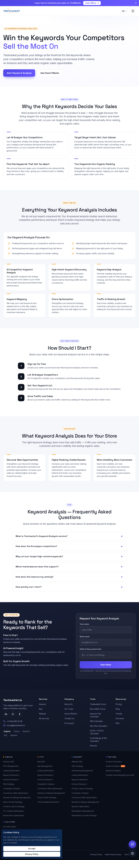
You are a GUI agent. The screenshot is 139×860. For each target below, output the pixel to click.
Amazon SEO (8, 762)
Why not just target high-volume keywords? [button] (69, 556)
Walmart (42, 714)
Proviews (120, 718)
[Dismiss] (136, 3)
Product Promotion (114, 762)
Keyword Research (11, 775)
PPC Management (10, 766)
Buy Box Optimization (80, 806)
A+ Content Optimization (13, 811)
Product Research (11, 779)
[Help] (132, 853)
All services (44, 718)
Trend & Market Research (48, 802)
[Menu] (133, 11)
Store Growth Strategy (12, 802)
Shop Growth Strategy (46, 797)
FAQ (117, 723)
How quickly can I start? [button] (69, 587)
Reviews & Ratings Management (17, 797)
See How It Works (49, 73)
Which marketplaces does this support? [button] (69, 566)
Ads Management (44, 766)
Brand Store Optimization (13, 815)
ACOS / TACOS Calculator (97, 732)
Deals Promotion (115, 766)
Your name (84, 624)
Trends (119, 714)
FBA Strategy (8, 784)
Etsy (41, 709)
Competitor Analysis (11, 788)
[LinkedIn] (6, 714)
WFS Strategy (77, 766)
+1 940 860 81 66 (15, 721)
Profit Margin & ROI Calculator (98, 739)
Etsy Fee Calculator (98, 726)
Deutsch (26, 731)
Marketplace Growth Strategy (84, 815)
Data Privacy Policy (113, 854)
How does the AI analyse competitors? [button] (69, 546)
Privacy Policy (96, 854)
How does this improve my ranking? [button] (69, 577)
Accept (31, 848)
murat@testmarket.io (16, 725)
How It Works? (70, 714)
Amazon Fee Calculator (95, 715)
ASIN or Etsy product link (90, 649)
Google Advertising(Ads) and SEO (120, 775)
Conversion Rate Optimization (15, 793)
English (7, 731)
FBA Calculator (96, 721)
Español (13, 735)
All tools (93, 745)
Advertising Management (82, 770)
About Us (68, 704)
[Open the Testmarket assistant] (132, 844)
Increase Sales (9, 826)
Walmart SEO (77, 762)
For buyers (69, 723)
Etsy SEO (41, 762)
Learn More (90, 3)
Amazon (42, 704)
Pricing (119, 704)
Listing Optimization (11, 770)
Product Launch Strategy (13, 806)
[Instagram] (12, 714)
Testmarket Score (98, 704)
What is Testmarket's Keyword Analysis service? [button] (69, 536)
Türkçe (17, 731)
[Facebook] (19, 714)
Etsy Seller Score (97, 709)
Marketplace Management (83, 811)
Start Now (105, 664)
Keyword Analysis (113, 770)
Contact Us (69, 718)
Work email (84, 636)
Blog (118, 709)
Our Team (68, 709)
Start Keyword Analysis (19, 73)
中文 (5, 735)
